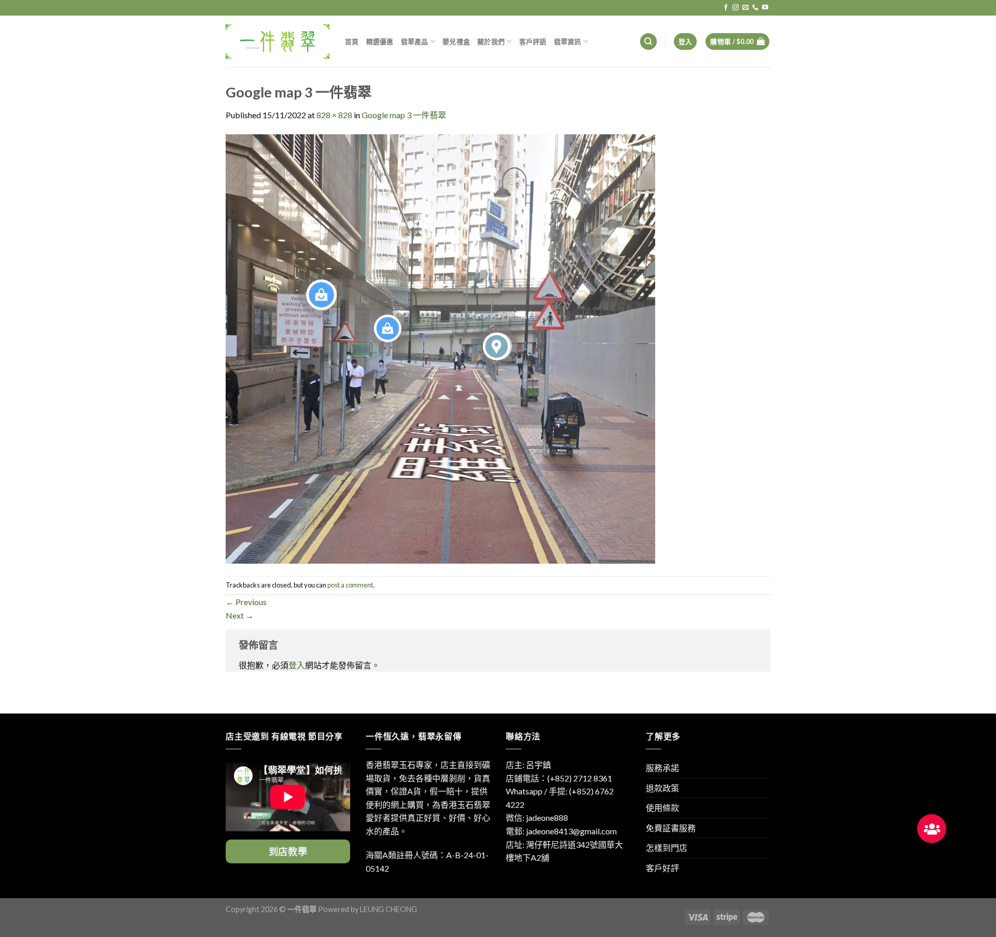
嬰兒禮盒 (456, 41)
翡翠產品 (414, 41)
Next (240, 615)
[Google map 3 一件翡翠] (440, 348)
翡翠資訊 (568, 41)
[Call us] (755, 7)
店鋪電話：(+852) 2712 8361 (559, 778)
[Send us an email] (745, 7)
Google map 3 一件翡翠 (404, 115)
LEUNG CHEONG (388, 909)
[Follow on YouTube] (765, 7)
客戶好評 (662, 868)
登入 (296, 665)
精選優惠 (380, 41)
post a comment (350, 585)
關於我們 (491, 41)
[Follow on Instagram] (735, 7)
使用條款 (662, 808)
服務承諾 (662, 768)
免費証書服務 (671, 828)
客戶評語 (533, 41)
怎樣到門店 (666, 847)
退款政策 (662, 788)
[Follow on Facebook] (726, 7)
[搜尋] (648, 41)
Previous (246, 602)
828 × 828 (334, 115)
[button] (931, 828)
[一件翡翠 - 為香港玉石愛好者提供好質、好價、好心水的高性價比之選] (277, 41)
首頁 (352, 41)
